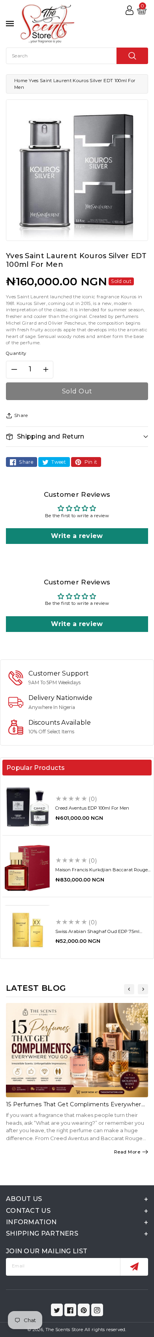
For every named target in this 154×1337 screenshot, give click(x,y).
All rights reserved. (105, 1329)
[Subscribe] (134, 1267)
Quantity (16, 353)
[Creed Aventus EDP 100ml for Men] (27, 806)
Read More (127, 1152)
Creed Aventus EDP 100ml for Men (92, 808)
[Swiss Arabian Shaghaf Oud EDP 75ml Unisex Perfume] (27, 930)
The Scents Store (64, 1329)
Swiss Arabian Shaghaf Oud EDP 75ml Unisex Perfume (97, 934)
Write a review (77, 536)
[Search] (132, 56)
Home (20, 80)
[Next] (143, 989)
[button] (77, 436)
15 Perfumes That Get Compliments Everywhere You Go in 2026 (75, 1108)
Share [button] (21, 415)
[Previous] (129, 989)
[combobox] (77, 56)
